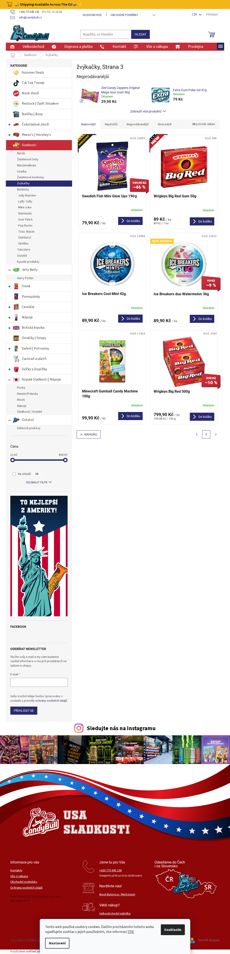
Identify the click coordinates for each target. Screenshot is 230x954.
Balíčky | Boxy (32, 114)
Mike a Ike (24, 207)
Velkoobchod (92, 15)
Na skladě (28, 474)
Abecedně (165, 124)
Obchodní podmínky (124, 15)
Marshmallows (26, 165)
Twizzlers (23, 249)
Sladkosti (29, 145)
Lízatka (22, 171)
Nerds (21, 153)
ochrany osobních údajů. (51, 700)
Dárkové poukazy (28, 428)
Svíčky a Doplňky (34, 369)
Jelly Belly (30, 269)
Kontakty (16, 870)
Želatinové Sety (27, 159)
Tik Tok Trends (33, 82)
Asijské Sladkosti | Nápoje (41, 379)
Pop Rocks (25, 225)
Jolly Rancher (27, 195)
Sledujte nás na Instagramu (121, 728)
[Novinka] (184, 166)
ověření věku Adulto (39, 951)
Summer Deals (33, 72)
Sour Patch (25, 219)
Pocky (21, 388)
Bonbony (23, 189)
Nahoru (90, 434)
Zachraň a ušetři (34, 358)
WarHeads (25, 213)
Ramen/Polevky (27, 394)
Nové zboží (31, 93)
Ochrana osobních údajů (26, 888)
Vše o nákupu (19, 876)
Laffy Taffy (25, 201)
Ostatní (22, 255)
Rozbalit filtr (36, 482)
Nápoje (27, 317)
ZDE (131, 931)
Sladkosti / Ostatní (29, 412)
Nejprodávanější (137, 124)
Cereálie (28, 306)
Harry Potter (25, 278)
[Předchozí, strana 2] (206, 434)
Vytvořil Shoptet (209, 940)
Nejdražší (111, 124)
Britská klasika (33, 327)
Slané (26, 286)
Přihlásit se (24, 710)
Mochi (21, 400)
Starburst (24, 237)
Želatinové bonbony (30, 177)
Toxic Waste (26, 231)
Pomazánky (31, 296)
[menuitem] (26, 47)
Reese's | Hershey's (36, 134)
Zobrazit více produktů (145, 111)
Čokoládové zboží (35, 124)
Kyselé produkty (28, 262)
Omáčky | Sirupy (34, 337)
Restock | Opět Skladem (40, 103)
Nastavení (57, 943)
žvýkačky (23, 183)
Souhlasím (172, 929)
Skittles (23, 243)
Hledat (140, 34)
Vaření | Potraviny (35, 348)
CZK (195, 15)
